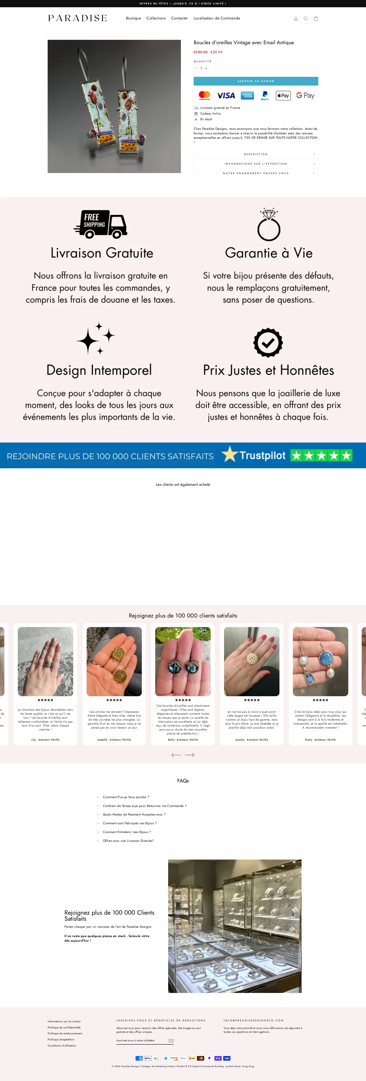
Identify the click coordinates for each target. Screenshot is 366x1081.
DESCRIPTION (256, 154)
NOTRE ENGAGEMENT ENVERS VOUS (256, 173)
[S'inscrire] (171, 1040)
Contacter (179, 18)
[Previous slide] (176, 755)
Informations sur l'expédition (256, 164)
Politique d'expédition (61, 1039)
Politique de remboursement (65, 1033)
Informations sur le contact (64, 1021)
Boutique (133, 18)
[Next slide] (189, 755)
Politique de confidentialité (64, 1027)
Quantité (203, 61)
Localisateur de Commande (217, 18)
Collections (156, 18)
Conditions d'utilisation (62, 1045)
